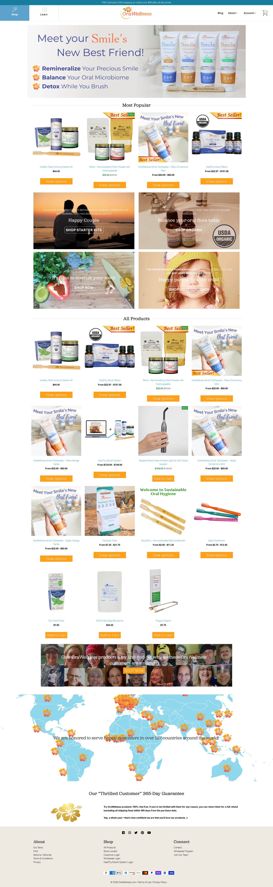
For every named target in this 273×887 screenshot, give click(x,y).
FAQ (35, 851)
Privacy (37, 862)
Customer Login (112, 854)
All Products (110, 847)
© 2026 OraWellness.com (123, 882)
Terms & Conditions (43, 858)
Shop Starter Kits (84, 230)
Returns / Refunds (42, 854)
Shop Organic (189, 230)
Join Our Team (181, 854)
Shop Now (84, 287)
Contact (178, 847)
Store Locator (110, 851)
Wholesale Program (183, 851)
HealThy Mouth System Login (118, 862)
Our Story (38, 847)
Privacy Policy (160, 882)
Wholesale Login (112, 858)
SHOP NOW (134, 670)
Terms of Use (144, 882)
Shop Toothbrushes (189, 289)
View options (56, 181)
